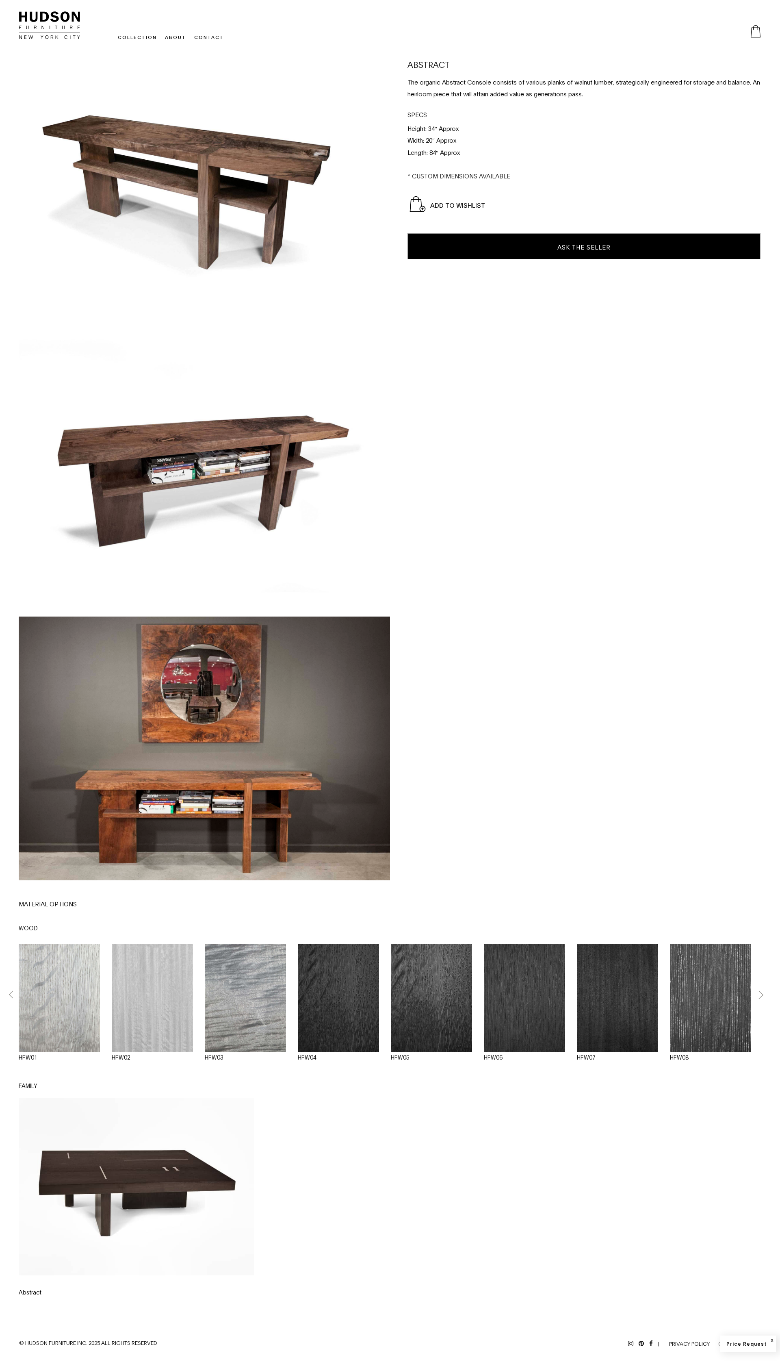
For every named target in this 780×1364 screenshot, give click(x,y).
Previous (11, 994)
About (175, 37)
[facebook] (651, 1343)
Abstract (30, 1292)
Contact (209, 37)
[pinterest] (641, 1343)
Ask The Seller (584, 247)
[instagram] (630, 1343)
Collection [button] (137, 37)
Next (760, 994)
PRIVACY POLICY (689, 1343)
